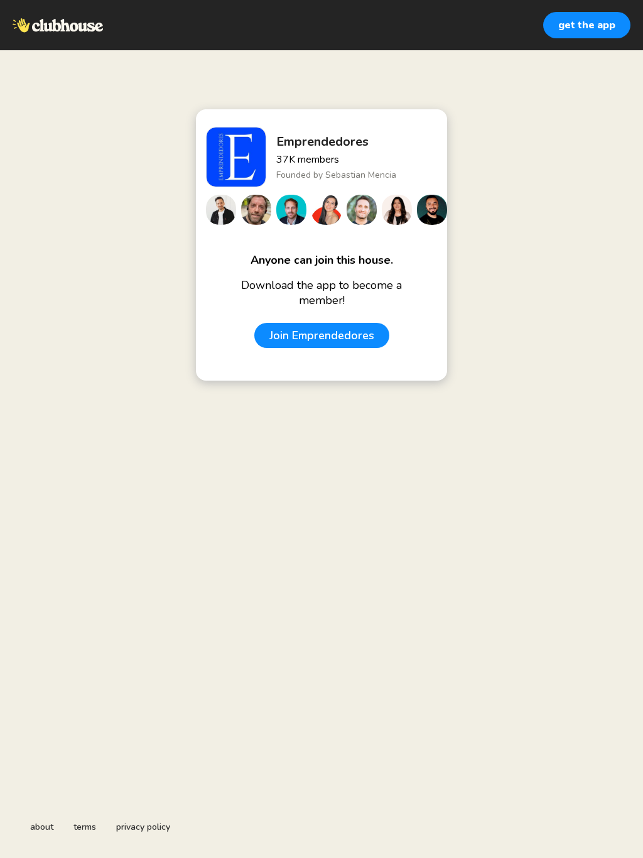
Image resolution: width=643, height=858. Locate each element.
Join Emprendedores (321, 335)
